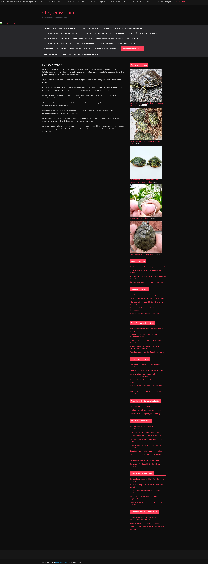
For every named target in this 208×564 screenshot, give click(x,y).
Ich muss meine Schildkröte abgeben (110, 33)
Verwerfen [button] (180, 1)
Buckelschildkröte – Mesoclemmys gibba (144, 523)
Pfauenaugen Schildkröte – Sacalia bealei (144, 460)
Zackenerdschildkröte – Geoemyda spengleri (146, 436)
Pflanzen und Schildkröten (105, 49)
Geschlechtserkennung (80, 49)
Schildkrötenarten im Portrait (142, 33)
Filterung (85, 33)
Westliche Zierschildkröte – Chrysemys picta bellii (148, 267)
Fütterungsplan (106, 44)
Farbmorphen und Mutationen (108, 38)
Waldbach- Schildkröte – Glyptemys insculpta (146, 410)
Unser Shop (70, 33)
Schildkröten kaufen (53, 33)
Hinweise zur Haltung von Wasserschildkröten (122, 28)
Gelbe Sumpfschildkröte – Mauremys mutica (146, 451)
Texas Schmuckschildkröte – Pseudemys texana (147, 352)
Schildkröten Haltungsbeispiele (57, 44)
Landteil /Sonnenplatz (84, 44)
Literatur (67, 54)
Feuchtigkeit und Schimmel (55, 49)
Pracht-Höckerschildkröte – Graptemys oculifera (147, 298)
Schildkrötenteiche (131, 49)
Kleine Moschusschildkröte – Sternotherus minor (147, 370)
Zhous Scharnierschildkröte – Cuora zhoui (145, 432)
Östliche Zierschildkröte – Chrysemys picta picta (147, 282)
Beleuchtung (49, 38)
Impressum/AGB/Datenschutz (86, 54)
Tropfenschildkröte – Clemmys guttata (143, 406)
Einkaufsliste (132, 38)
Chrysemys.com (58, 12)
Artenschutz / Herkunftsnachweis (75, 38)
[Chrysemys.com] (7, 23)
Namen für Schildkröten (127, 44)
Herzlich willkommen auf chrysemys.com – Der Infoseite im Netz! (71, 28)
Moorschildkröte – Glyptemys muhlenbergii (145, 414)
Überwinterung (50, 54)
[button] (143, 28)
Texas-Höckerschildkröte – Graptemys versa (145, 295)
